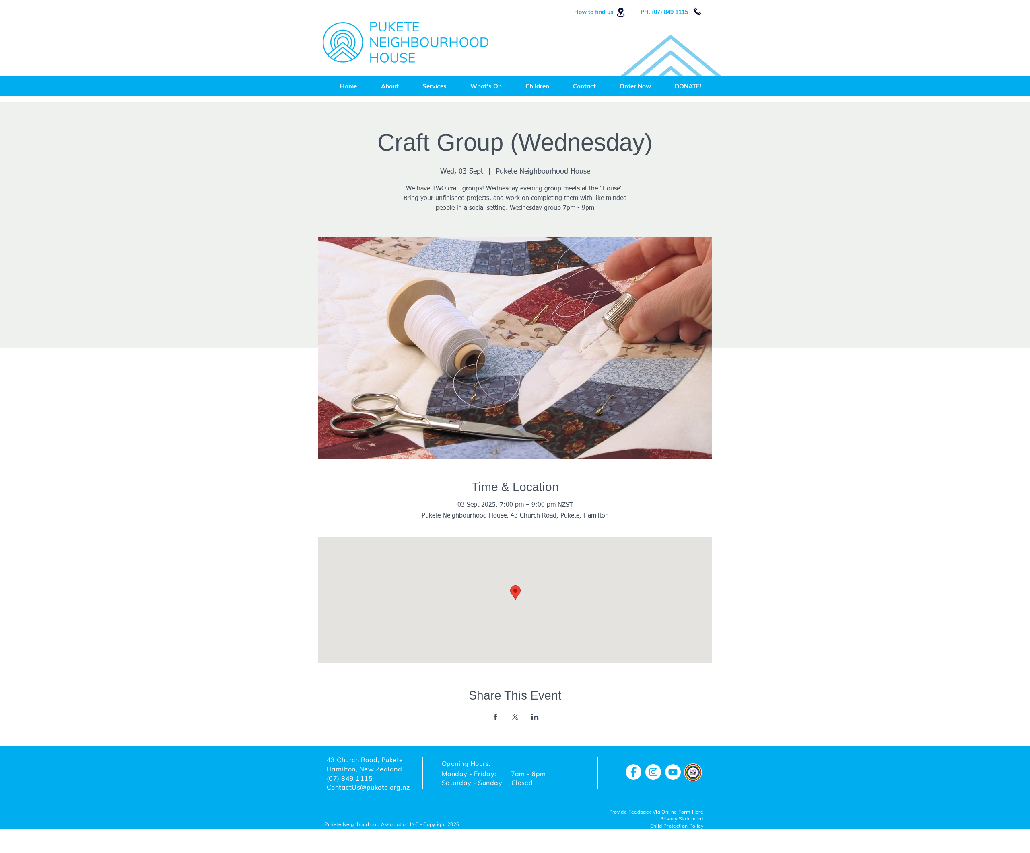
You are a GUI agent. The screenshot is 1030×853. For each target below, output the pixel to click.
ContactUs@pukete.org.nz (368, 787)
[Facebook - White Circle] (633, 772)
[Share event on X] (515, 717)
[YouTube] (673, 772)
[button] (676, 826)
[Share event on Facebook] (495, 717)
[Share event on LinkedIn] (535, 717)
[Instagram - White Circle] (653, 772)
